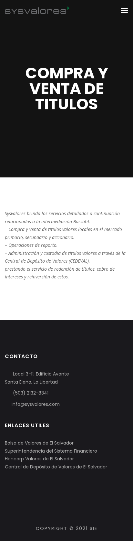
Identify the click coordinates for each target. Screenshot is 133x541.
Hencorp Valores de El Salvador (39, 459)
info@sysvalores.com (36, 404)
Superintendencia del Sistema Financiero (51, 451)
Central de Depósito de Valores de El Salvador (56, 467)
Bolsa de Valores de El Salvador (39, 443)
